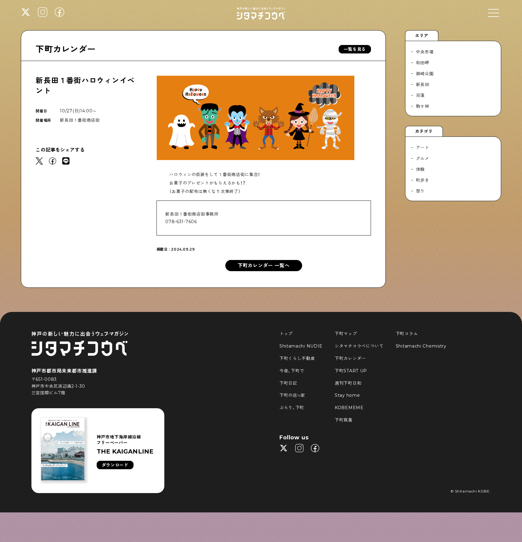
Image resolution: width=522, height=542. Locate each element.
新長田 (422, 84)
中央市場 (425, 52)
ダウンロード (115, 465)
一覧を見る (355, 49)
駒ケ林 (422, 106)
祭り (420, 191)
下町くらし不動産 (297, 358)
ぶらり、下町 (291, 407)
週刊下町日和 (348, 383)
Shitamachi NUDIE (301, 346)
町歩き (422, 180)
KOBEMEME (349, 407)
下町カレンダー (65, 49)
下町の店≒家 (292, 395)
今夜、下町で (291, 371)
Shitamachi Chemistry (421, 346)
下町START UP (351, 371)
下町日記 (288, 383)
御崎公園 (425, 73)
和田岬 (422, 63)
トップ (286, 333)
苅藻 (420, 95)
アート (422, 147)
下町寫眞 (344, 420)
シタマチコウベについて (359, 346)
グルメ (422, 158)
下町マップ (346, 333)
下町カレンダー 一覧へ (264, 265)
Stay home (347, 395)
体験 (420, 169)
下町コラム (407, 333)
